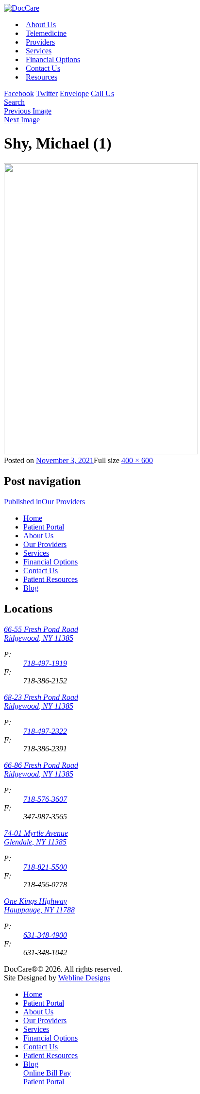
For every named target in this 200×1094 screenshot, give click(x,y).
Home (32, 518)
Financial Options (53, 59)
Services (38, 51)
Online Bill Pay (47, 1073)
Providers (40, 42)
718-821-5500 (45, 867)
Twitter (47, 93)
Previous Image (27, 111)
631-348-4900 (45, 935)
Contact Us (43, 68)
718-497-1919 (45, 663)
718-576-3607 (45, 799)
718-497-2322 (45, 731)
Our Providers (45, 544)
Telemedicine (46, 33)
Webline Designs (84, 978)
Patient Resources (50, 579)
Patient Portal (43, 527)
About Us (41, 24)
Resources (41, 77)
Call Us (102, 93)
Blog (30, 588)
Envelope (74, 93)
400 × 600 (137, 460)
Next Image (22, 120)
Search (14, 102)
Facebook (19, 93)
